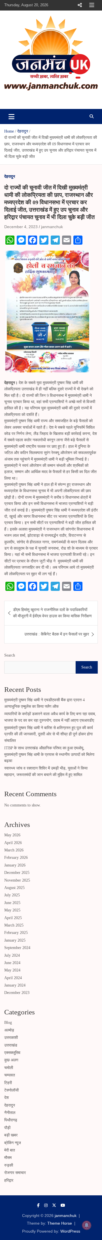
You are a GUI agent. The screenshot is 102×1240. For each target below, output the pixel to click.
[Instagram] (46, 1205)
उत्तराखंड (10, 1045)
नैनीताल (9, 1113)
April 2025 (13, 918)
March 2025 (14, 925)
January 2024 (15, 985)
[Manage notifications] (86, 1225)
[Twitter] (54, 1205)
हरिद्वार (8, 1180)
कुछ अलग (11, 1060)
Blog (8, 1022)
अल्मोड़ (9, 1030)
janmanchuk (27, 98)
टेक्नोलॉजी (11, 1090)
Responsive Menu (80, 5)
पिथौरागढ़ (10, 1120)
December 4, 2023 (21, 226)
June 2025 (12, 903)
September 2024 (17, 948)
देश (6, 1097)
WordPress (70, 1231)
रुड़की (8, 1165)
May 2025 (12, 910)
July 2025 (12, 895)
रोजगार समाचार (15, 1173)
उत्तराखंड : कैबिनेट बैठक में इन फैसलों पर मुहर (56, 634)
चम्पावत (9, 1075)
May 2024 (12, 970)
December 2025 (16, 872)
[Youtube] (62, 1205)
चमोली (8, 1068)
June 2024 (12, 963)
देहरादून (9, 176)
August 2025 (14, 888)
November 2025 (17, 880)
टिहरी (8, 1083)
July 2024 (12, 955)
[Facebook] (38, 1205)
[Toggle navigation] (11, 116)
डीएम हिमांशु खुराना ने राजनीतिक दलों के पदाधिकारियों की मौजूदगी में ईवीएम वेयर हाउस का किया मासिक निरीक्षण (52, 613)
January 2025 (15, 940)
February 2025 (16, 932)
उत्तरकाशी (11, 1037)
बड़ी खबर (11, 1135)
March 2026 (14, 850)
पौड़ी (7, 1128)
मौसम (8, 1158)
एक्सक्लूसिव (12, 1053)
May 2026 (12, 835)
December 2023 (16, 993)
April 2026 (13, 843)
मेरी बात (9, 1150)
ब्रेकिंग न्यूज (12, 1143)
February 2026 (16, 857)
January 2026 (15, 865)
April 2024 (13, 978)
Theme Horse (59, 1223)
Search (9, 655)
